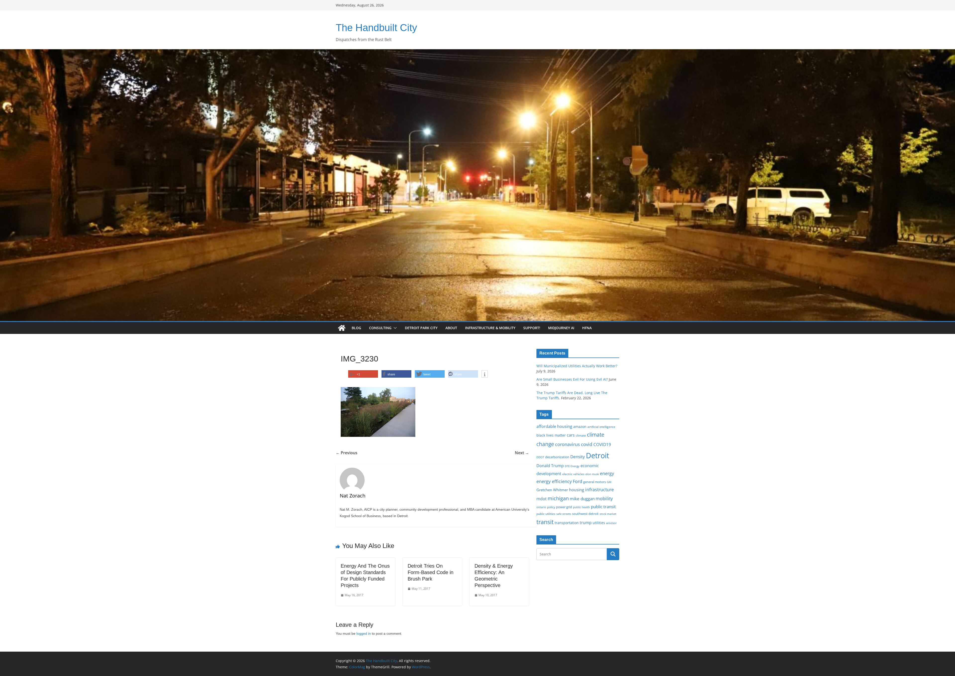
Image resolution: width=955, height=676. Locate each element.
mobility (604, 498)
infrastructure (599, 490)
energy (607, 473)
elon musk (592, 474)
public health (581, 507)
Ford (577, 481)
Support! (531, 327)
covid (586, 444)
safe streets (563, 514)
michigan (558, 498)
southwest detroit (585, 513)
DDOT (540, 457)
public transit (603, 506)
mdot (541, 498)
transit (545, 522)
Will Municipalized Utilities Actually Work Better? (576, 365)
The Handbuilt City (376, 27)
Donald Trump (550, 465)
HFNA (587, 327)
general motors (594, 482)
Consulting (380, 327)
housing (576, 490)
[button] (394, 327)
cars (571, 435)
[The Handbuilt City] (477, 52)
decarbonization (557, 457)
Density (577, 456)
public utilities (545, 514)
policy (551, 507)
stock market (608, 514)
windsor (611, 523)
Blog (356, 327)
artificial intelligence (601, 427)
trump (586, 522)
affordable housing (554, 426)
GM (609, 482)
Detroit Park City (421, 327)
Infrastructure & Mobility (490, 327)
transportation (567, 522)
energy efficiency (554, 481)
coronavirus (567, 444)
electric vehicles (573, 474)
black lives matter (551, 435)
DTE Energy (572, 466)
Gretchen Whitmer (552, 489)
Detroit (597, 455)
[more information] (484, 374)
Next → (522, 452)
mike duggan (582, 498)
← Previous (346, 452)
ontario (541, 507)
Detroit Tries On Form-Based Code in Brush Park (430, 572)
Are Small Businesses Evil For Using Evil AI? (572, 379)
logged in (363, 633)
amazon (579, 426)
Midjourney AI (561, 327)
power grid (564, 507)
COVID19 (602, 444)
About (451, 327)
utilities (599, 522)
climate (581, 435)
